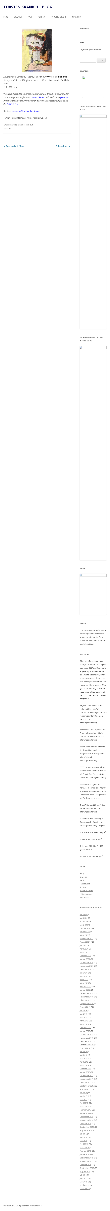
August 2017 (85, 1089)
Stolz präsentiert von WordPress (29, 1206)
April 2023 (84, 921)
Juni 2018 (83, 1055)
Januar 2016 (85, 1154)
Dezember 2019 (86, 993)
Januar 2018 (85, 1072)
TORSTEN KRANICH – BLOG (27, 6)
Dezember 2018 (86, 1034)
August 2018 (85, 1048)
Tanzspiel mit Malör (13, 146)
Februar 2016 (85, 1151)
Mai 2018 (83, 1058)
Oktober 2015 (85, 1164)
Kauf (30, 17)
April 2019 (84, 1020)
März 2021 (84, 952)
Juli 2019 (83, 1010)
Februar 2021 (85, 955)
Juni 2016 (83, 1137)
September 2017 (87, 1086)
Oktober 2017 (85, 1082)
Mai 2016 (83, 1140)
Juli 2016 (83, 1133)
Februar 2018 (85, 1068)
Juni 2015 (83, 1178)
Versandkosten (38, 97)
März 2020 (84, 983)
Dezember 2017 (86, 1075)
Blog (5, 17)
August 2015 (85, 1171)
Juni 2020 (83, 972)
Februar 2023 (85, 928)
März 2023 (84, 925)
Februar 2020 (85, 986)
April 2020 (84, 979)
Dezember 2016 (86, 1116)
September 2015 (87, 1168)
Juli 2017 (83, 1092)
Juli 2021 (83, 945)
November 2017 (86, 1079)
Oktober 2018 (85, 1041)
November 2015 (86, 1161)
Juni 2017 (83, 1096)
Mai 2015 (83, 1181)
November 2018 (86, 1038)
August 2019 (85, 1007)
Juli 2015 (83, 1175)
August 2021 (85, 942)
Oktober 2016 (85, 1123)
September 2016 (87, 1127)
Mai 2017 (83, 1099)
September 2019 (87, 1003)
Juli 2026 (83, 914)
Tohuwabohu (63, 146)
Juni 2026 (83, 918)
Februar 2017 (85, 1110)
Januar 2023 (85, 931)
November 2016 (86, 1120)
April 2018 (84, 1062)
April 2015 (84, 1185)
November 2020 (86, 966)
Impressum (76, 17)
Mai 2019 (83, 1017)
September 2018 (87, 1044)
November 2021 (86, 938)
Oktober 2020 (85, 969)
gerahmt (64, 97)
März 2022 (84, 935)
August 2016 (85, 1130)
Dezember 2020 (86, 962)
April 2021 (84, 949)
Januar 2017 (85, 1113)
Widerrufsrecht (59, 17)
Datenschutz (87, 894)
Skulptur (18, 17)
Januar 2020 (85, 990)
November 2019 (86, 996)
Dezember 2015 (86, 1157)
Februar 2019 (85, 1027)
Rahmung (85, 883)
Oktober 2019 (85, 1000)
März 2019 (84, 1024)
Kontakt (42, 17)
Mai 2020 (83, 976)
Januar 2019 (85, 1031)
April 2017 (84, 1103)
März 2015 (84, 1188)
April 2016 (84, 1144)
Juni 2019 (83, 1014)
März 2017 (84, 1106)
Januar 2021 (85, 959)
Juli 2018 (83, 1051)
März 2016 (84, 1147)
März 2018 (84, 1065)
